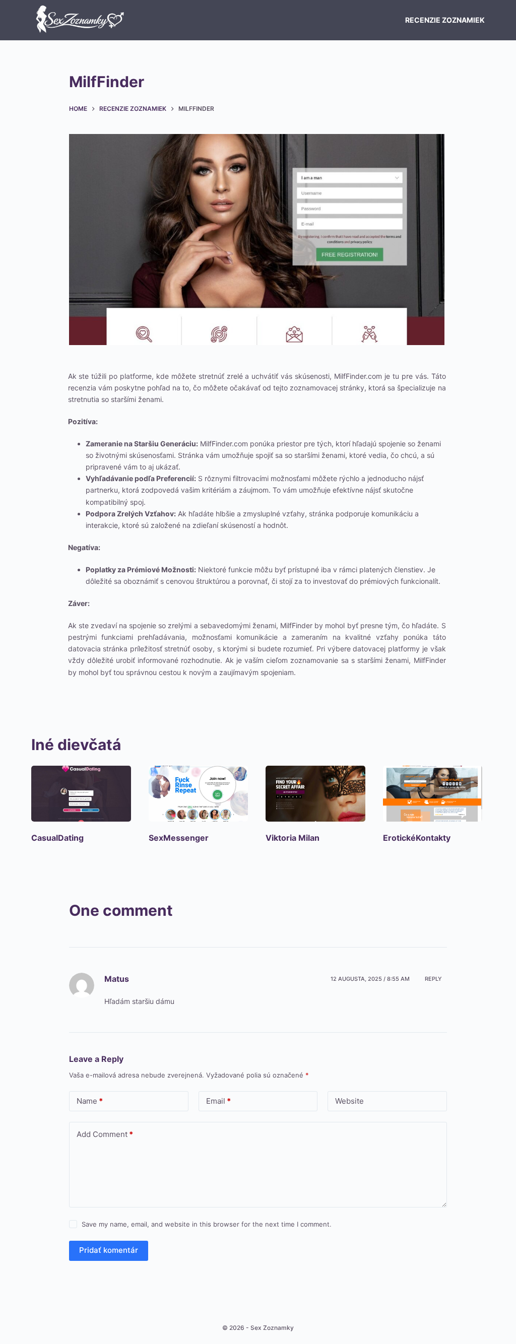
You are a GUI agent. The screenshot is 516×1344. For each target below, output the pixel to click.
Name (90, 1101)
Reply (433, 978)
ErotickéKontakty (416, 838)
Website (349, 1101)
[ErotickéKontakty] (434, 794)
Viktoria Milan (292, 838)
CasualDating (57, 838)
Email (218, 1101)
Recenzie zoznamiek (445, 20)
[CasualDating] (82, 794)
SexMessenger (179, 838)
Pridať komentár (108, 1250)
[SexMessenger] (200, 794)
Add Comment (105, 1134)
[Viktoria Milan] (317, 794)
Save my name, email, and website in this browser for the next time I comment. (207, 1224)
